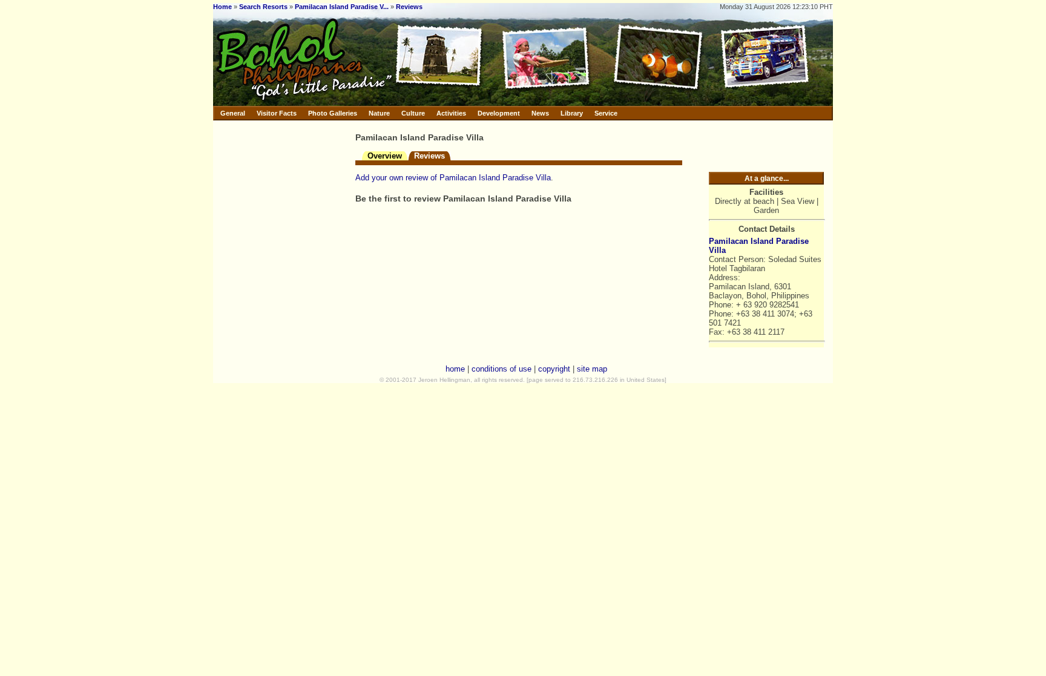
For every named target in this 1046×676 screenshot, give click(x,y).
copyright (554, 368)
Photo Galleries (332, 113)
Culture (413, 113)
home (455, 368)
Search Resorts (263, 6)
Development (499, 113)
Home (222, 6)
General (232, 113)
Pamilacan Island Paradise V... (342, 6)
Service (605, 113)
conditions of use (501, 368)
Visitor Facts (277, 113)
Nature (379, 113)
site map (592, 368)
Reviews (409, 6)
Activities (451, 113)
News (540, 113)
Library (572, 113)
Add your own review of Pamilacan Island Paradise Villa (453, 177)
